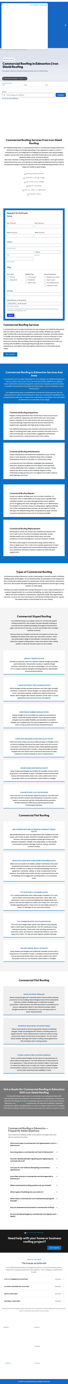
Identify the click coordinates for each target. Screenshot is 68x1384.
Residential (31, 280)
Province (37, 255)
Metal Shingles (40, 1366)
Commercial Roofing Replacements (25, 528)
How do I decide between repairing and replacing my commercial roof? (31, 1160)
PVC (36, 1354)
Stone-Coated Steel (42, 1371)
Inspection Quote (52, 285)
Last (39, 223)
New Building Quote (53, 283)
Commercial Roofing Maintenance (24, 451)
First (11, 223)
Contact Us (8, 1337)
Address (4, 91)
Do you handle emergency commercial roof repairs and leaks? (33, 1215)
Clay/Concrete (11, 1373)
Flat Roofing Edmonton (43, 1337)
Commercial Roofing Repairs (22, 493)
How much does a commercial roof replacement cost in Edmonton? (33, 1144)
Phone (25, 84)
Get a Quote (10, 354)
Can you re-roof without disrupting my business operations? (30, 1168)
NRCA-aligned (21, 1103)
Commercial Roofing (42, 1330)
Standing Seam (40, 1368)
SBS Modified (39, 1349)
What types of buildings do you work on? (26, 1192)
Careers (7, 1333)
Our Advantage (9, 1335)
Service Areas (8, 1344)
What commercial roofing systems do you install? (30, 1185)
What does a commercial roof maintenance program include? (32, 1199)
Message (10, 291)
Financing (7, 1339)
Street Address (11, 248)
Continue (61, 95)
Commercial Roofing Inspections (24, 412)
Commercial (32, 277)
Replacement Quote (53, 277)
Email (46, 84)
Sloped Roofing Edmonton (44, 1339)
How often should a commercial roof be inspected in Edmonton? (31, 1177)
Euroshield (9, 1371)
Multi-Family (32, 283)
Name (3, 84)
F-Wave (8, 1368)
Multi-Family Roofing (42, 1335)
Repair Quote (51, 280)
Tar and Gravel (40, 1358)
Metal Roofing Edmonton (43, 1342)
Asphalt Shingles (12, 1366)
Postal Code (10, 262)
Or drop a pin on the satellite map (10, 98)
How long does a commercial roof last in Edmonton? (31, 1152)
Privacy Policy (8, 1342)
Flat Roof (12, 277)
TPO (36, 1356)
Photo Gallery (8, 1330)
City (8, 255)
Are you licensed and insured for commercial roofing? (32, 1207)
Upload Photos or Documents (16, 300)
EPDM (37, 1352)
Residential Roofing (41, 1333)
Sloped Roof (13, 280)
